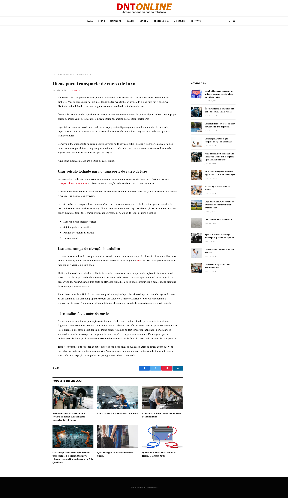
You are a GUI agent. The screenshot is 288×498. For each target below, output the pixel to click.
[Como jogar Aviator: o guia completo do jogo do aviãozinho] (196, 142)
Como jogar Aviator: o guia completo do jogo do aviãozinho (218, 140)
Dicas (101, 21)
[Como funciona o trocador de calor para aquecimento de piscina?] (196, 127)
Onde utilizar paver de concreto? (219, 219)
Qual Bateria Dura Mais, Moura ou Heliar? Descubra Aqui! (159, 454)
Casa (90, 21)
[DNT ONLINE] (144, 8)
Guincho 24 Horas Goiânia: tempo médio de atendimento (161, 415)
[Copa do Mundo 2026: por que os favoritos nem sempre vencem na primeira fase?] (196, 205)
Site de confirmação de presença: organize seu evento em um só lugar (220, 173)
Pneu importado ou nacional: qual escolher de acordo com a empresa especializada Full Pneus (68, 417)
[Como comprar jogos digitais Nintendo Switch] (196, 268)
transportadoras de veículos (72, 183)
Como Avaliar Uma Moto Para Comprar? (117, 413)
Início (54, 74)
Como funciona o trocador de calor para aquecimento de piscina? (220, 125)
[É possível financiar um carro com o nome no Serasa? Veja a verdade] (196, 112)
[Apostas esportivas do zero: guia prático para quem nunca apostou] (196, 238)
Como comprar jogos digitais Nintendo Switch (217, 266)
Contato (195, 21)
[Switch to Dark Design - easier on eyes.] (229, 21)
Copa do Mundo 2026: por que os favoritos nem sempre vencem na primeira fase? (219, 204)
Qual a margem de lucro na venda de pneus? (115, 454)
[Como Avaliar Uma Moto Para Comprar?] (117, 397)
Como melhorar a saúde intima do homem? (219, 251)
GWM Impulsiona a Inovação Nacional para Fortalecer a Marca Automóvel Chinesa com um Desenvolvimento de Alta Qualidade (72, 457)
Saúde (130, 21)
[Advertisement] (144, 49)
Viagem (144, 21)
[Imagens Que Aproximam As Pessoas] (196, 190)
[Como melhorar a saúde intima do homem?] (196, 253)
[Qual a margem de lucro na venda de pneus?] (117, 436)
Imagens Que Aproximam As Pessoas (217, 188)
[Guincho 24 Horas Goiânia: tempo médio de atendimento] (162, 397)
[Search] (234, 21)
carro (139, 260)
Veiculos (179, 21)
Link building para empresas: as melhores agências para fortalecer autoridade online (219, 93)
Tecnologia (161, 21)
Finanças (116, 21)
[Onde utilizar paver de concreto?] (196, 223)
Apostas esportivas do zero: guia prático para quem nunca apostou (219, 236)
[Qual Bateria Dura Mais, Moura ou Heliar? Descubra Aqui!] (162, 436)
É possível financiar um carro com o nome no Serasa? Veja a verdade (220, 110)
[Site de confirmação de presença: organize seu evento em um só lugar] (196, 175)
